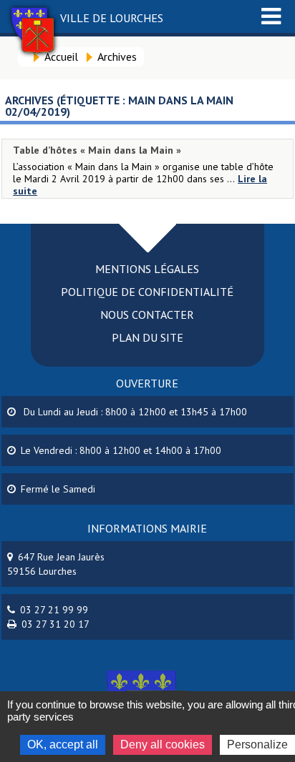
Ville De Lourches (111, 18)
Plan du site (147, 337)
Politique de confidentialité (147, 291)
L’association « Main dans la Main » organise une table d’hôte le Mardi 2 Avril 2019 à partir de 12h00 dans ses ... (143, 172)
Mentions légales (147, 269)
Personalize (257, 744)
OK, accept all (62, 744)
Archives (117, 56)
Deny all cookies (162, 744)
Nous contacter (147, 314)
